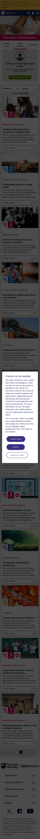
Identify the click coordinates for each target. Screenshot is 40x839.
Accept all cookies (15, 439)
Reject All (16, 447)
